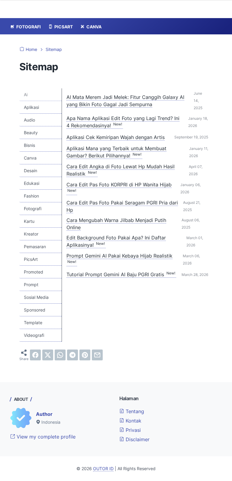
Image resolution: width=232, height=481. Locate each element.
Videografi (34, 335)
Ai (25, 94)
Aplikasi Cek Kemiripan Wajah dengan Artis (115, 137)
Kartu (29, 221)
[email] (97, 355)
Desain (30, 170)
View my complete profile (45, 437)
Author (44, 414)
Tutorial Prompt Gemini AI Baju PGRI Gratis (120, 274)
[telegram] (72, 355)
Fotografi (32, 208)
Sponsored (34, 309)
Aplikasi (31, 107)
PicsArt (31, 259)
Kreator (31, 233)
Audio (29, 119)
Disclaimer (137, 439)
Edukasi (31, 183)
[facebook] (35, 355)
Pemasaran (35, 246)
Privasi (132, 430)
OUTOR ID (103, 468)
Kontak (132, 421)
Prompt (31, 284)
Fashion (31, 195)
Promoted (33, 271)
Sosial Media (36, 297)
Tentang (134, 411)
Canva (30, 157)
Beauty (31, 132)
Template (33, 322)
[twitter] (47, 355)
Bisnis (29, 145)
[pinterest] (84, 355)
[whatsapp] (60, 355)
